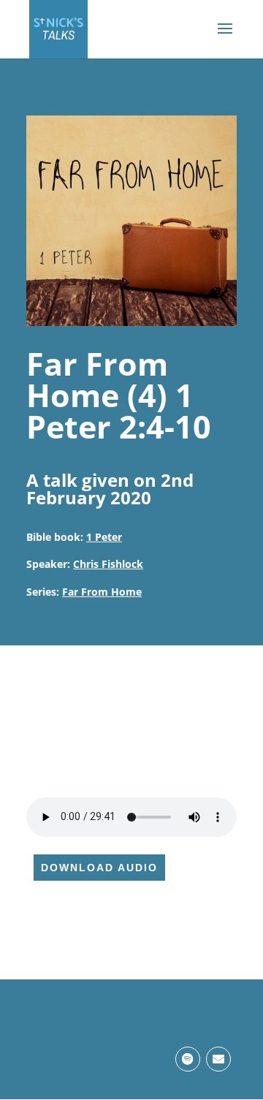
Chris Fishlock (108, 564)
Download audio (99, 867)
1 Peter (104, 537)
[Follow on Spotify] (187, 1059)
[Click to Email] (218, 1059)
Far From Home (102, 592)
